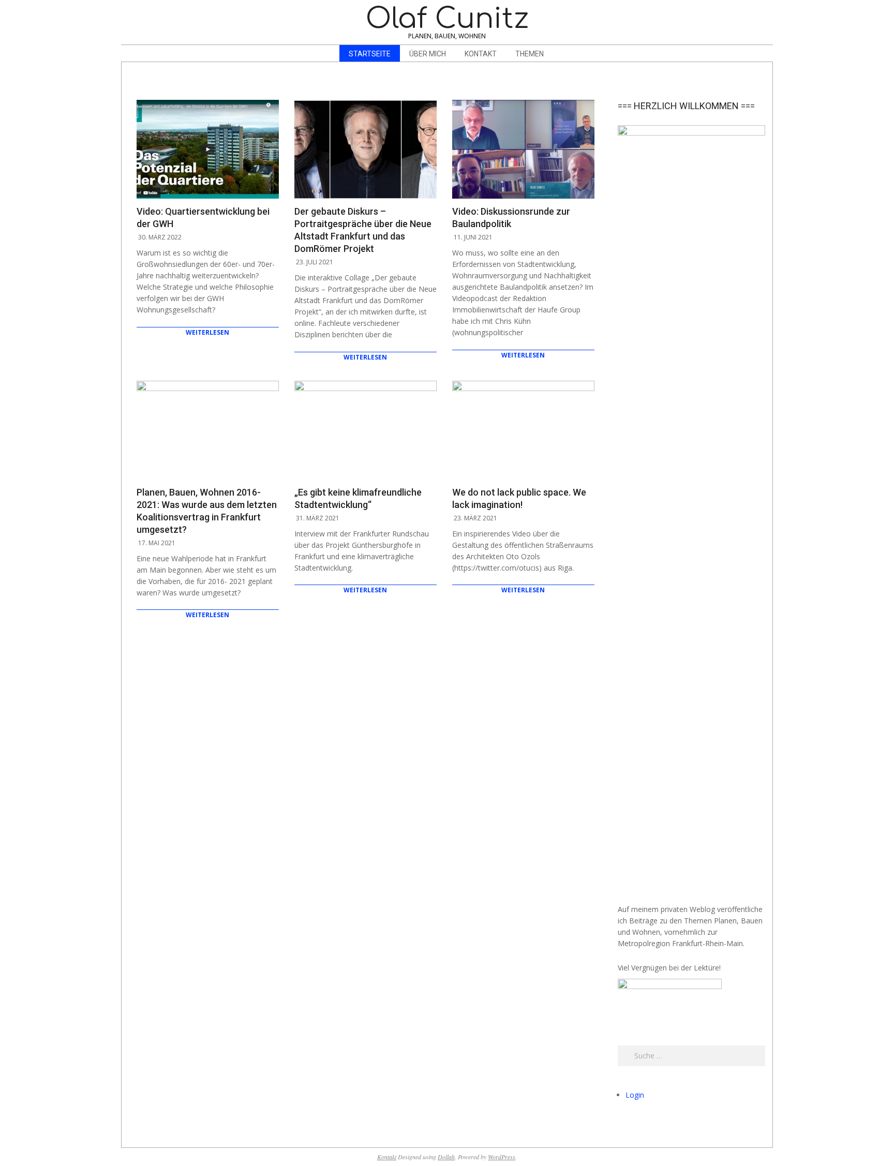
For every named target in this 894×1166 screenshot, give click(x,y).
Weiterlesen (207, 332)
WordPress (501, 1157)
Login (634, 1095)
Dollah (446, 1157)
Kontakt (386, 1157)
